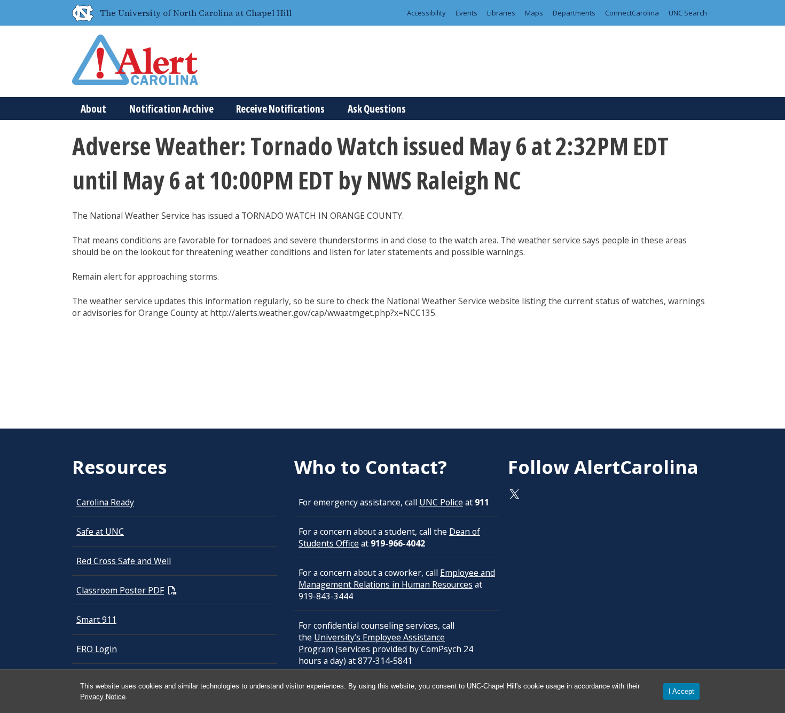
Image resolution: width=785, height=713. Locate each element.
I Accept (681, 691)
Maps (534, 13)
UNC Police (441, 502)
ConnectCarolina (632, 13)
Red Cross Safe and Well (123, 561)
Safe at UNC (100, 531)
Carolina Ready (105, 502)
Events (466, 13)
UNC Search (688, 13)
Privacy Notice (102, 697)
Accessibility (426, 13)
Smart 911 (96, 619)
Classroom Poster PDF (120, 590)
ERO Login (96, 649)
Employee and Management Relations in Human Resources (397, 578)
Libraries (501, 13)
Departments (574, 13)
